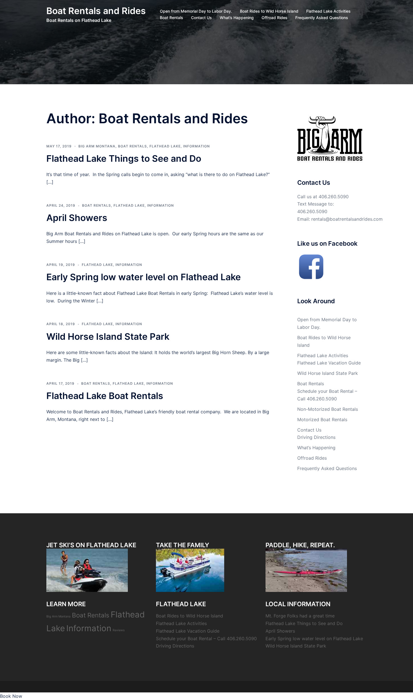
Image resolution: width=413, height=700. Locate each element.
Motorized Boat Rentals (322, 419)
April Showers (76, 217)
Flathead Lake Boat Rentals (104, 395)
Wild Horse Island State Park (107, 336)
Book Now (11, 696)
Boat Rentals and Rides (96, 10)
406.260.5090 (334, 196)
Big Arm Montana (96, 146)
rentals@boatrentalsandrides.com (347, 219)
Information (196, 146)
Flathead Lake (165, 146)
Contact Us (201, 17)
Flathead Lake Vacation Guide (329, 363)
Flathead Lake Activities (328, 11)
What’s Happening (237, 17)
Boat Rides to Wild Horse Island (269, 11)
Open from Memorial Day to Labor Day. (196, 11)
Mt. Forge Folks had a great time (300, 616)
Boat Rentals (171, 17)
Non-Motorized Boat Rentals (327, 409)
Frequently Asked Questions (321, 17)
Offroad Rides (274, 17)
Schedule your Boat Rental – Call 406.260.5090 (206, 638)
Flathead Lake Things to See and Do (123, 158)
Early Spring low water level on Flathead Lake (143, 277)
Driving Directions (316, 437)
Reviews (119, 630)
